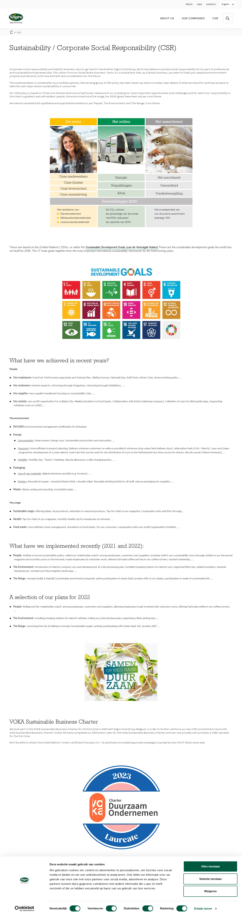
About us (167, 18)
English (226, 4)
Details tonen (203, 908)
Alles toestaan (210, 866)
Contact (211, 4)
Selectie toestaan (210, 878)
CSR (215, 18)
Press (189, 4)
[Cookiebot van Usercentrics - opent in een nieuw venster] (24, 908)
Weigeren (210, 891)
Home (11, 32)
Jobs (199, 4)
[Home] (16, 18)
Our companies (193, 18)
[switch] (111, 908)
